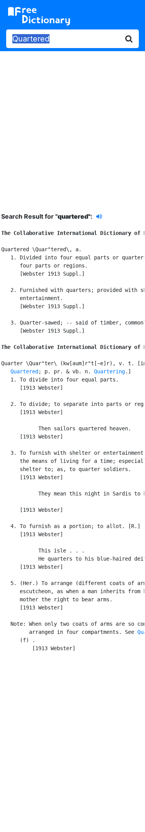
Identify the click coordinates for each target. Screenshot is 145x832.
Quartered (24, 371)
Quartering (109, 371)
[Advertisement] (72, 126)
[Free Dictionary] (39, 16)
